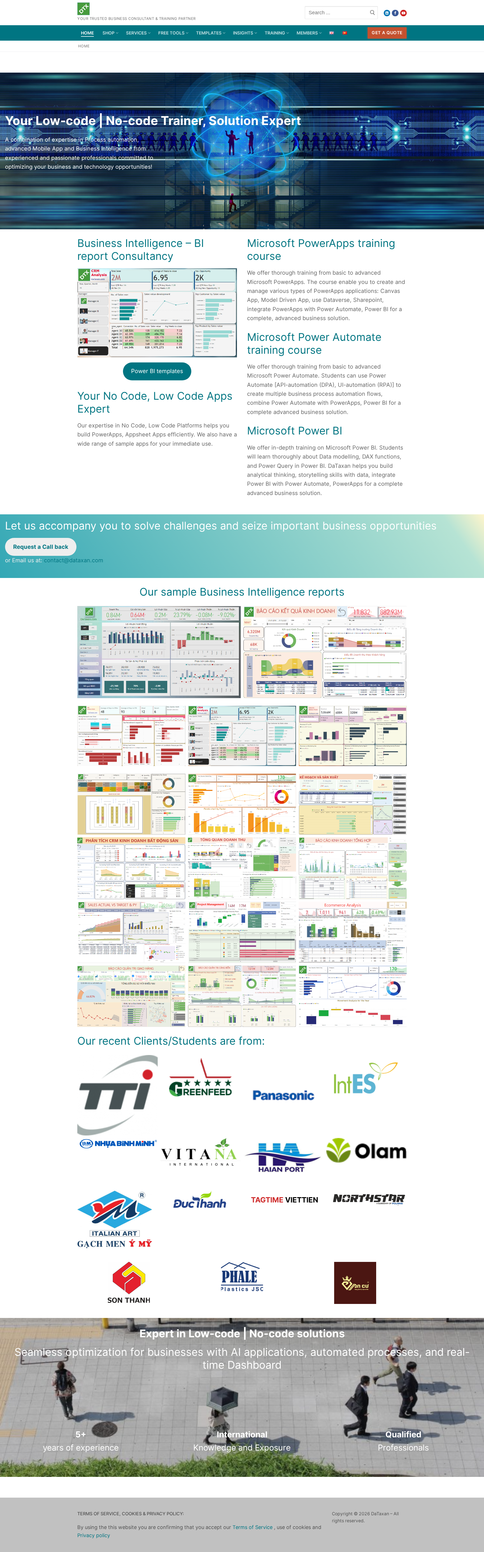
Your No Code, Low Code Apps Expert (154, 402)
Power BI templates (157, 370)
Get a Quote (387, 32)
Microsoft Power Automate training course (314, 343)
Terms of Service (253, 1527)
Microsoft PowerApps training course (321, 249)
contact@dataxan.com (73, 560)
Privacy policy (93, 1535)
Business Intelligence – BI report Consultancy (140, 249)
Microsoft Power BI (294, 430)
